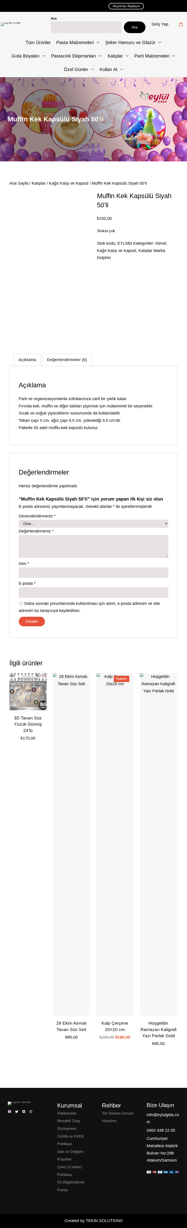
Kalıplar (39, 183)
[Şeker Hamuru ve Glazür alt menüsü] (159, 42)
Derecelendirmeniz (37, 516)
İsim (24, 563)
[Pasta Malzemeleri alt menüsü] (98, 42)
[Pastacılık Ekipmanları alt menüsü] (100, 56)
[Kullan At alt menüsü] (121, 69)
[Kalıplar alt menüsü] (127, 56)
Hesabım (109, 1121)
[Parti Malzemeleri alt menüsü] (173, 56)
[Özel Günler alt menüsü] (92, 69)
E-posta (27, 583)
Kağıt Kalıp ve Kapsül (68, 183)
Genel (160, 243)
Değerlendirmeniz (36, 531)
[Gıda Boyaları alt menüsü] (44, 56)
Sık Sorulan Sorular (118, 1113)
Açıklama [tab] (27, 359)
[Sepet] (181, 24)
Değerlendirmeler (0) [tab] (67, 359)
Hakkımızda (66, 1113)
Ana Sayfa (18, 183)
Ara (54, 18)
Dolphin (104, 257)
